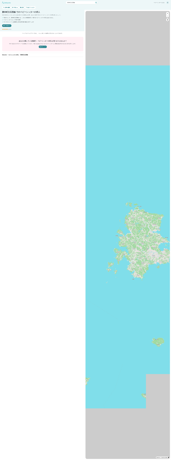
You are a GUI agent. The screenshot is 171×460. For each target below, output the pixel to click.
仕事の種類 (7, 7)
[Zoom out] (167, 16)
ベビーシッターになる (159, 2)
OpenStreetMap (164, 457)
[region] (128, 235)
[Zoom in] (167, 13)
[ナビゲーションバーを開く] (167, 2)
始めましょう (43, 46)
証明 (22, 7)
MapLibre (158, 457)
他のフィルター (31, 7)
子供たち (15, 7)
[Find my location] (167, 19)
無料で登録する (6, 25)
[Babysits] (6, 2)
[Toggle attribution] (168, 457)
